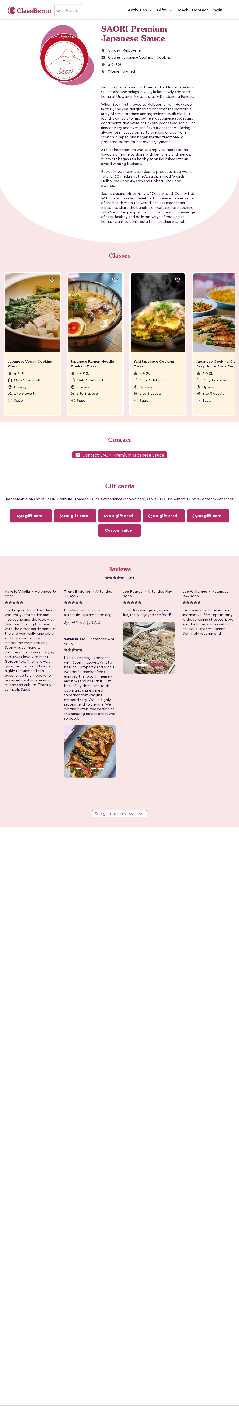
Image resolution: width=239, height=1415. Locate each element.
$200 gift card (118, 516)
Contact (200, 10)
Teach (183, 10)
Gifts (162, 10)
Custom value (118, 530)
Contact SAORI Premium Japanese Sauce (119, 455)
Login (216, 10)
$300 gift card (162, 516)
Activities (138, 10)
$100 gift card (74, 516)
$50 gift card (30, 516)
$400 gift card (207, 516)
